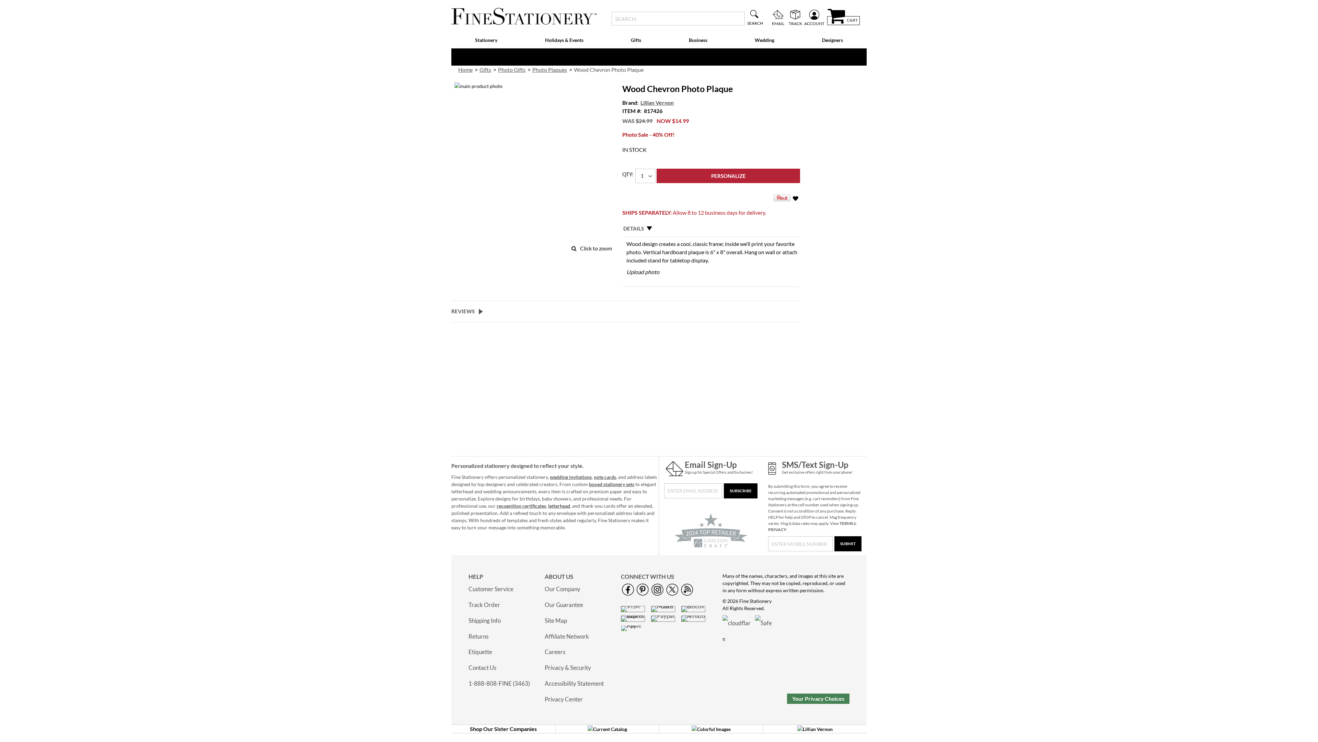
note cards (605, 477)
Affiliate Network (567, 636)
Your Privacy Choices (818, 698)
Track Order (484, 604)
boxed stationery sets (611, 484)
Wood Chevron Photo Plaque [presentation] (609, 69)
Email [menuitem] (778, 23)
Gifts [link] (485, 69)
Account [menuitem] (814, 23)
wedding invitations (571, 477)
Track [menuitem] (795, 23)
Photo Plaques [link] (549, 69)
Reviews (463, 311)
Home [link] (465, 69)
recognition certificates (521, 506)
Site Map (556, 620)
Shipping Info (485, 620)
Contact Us (482, 667)
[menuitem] (486, 40)
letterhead (559, 506)
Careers (555, 651)
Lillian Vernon (657, 102)
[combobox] (678, 18)
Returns (478, 636)
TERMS (846, 523)
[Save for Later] (796, 199)
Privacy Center (564, 699)
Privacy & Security (568, 667)
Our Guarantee (564, 604)
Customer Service (491, 589)
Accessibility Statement (574, 683)
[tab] (711, 228)
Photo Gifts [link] (511, 69)
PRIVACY (777, 529)
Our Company (562, 589)
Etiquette (480, 651)
